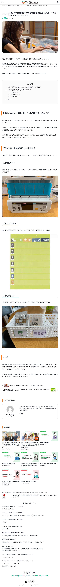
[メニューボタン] (2, 2)
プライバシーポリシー (36, 575)
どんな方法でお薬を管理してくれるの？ (19, 90)
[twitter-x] (25, 573)
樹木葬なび (22, 515)
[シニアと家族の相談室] (30, 2)
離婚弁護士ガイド (34, 535)
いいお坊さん (11, 509)
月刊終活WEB (5, 529)
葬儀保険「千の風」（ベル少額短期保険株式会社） (32, 548)
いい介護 (4, 557)
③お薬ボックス (14, 96)
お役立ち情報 (15, 575)
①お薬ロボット (14, 92)
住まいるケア (11, 557)
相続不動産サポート (6, 542)
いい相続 (4, 535)
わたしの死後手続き (28, 542)
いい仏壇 (4, 522)
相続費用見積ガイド (12, 535)
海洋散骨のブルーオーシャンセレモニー (11, 563)
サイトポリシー (45, 575)
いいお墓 (4, 515)
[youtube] (33, 573)
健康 (5, 18)
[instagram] (27, 573)
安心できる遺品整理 (17, 542)
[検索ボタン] (58, 2)
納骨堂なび (29, 515)
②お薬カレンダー (15, 94)
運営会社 (28, 575)
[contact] (35, 573)
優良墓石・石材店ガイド (39, 515)
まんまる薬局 (10, 415)
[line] (30, 573)
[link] (21, 413)
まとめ (9, 99)
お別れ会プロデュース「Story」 (9, 566)
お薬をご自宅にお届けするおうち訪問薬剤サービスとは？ (24, 87)
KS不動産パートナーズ (39, 542)
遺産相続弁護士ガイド (23, 535)
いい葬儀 (4, 509)
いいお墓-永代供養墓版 (13, 515)
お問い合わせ (22, 575)
